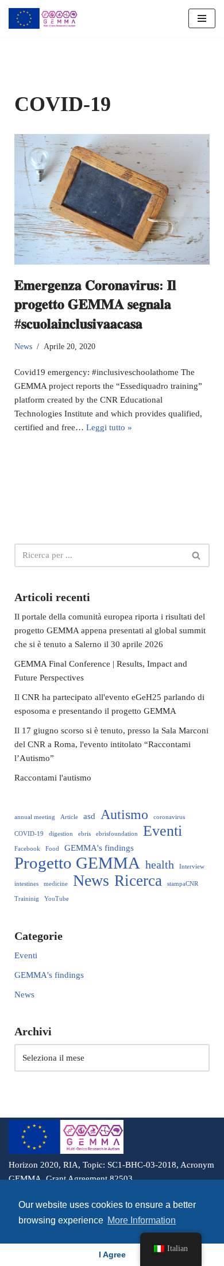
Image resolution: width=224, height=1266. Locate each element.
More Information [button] (141, 1220)
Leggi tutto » (109, 427)
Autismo (124, 814)
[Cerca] (197, 555)
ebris (84, 834)
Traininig (26, 899)
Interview (191, 866)
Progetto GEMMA (77, 863)
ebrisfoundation (117, 834)
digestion (61, 834)
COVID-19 (29, 834)
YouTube (56, 899)
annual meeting (34, 817)
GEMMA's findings (99, 847)
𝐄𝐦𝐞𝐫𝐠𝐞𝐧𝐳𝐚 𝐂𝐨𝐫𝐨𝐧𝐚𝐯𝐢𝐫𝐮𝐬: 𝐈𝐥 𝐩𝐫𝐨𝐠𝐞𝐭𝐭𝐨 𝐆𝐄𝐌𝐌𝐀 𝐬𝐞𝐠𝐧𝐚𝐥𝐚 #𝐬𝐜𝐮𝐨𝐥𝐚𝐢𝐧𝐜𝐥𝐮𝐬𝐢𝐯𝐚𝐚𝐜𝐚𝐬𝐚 (95, 304)
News (23, 346)
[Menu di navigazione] (201, 18)
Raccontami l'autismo (52, 777)
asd (89, 816)
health (159, 864)
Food (52, 849)
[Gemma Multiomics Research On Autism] (43, 18)
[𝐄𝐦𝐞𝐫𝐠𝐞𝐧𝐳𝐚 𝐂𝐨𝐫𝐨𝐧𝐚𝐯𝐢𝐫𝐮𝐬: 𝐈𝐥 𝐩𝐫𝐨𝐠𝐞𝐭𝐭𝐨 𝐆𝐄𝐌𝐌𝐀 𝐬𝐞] (112, 199)
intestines (26, 884)
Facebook (27, 849)
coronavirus (169, 817)
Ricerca (138, 881)
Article (69, 817)
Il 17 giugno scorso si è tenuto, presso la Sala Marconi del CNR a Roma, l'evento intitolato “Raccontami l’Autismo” (111, 744)
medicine (56, 884)
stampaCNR (182, 884)
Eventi (162, 831)
